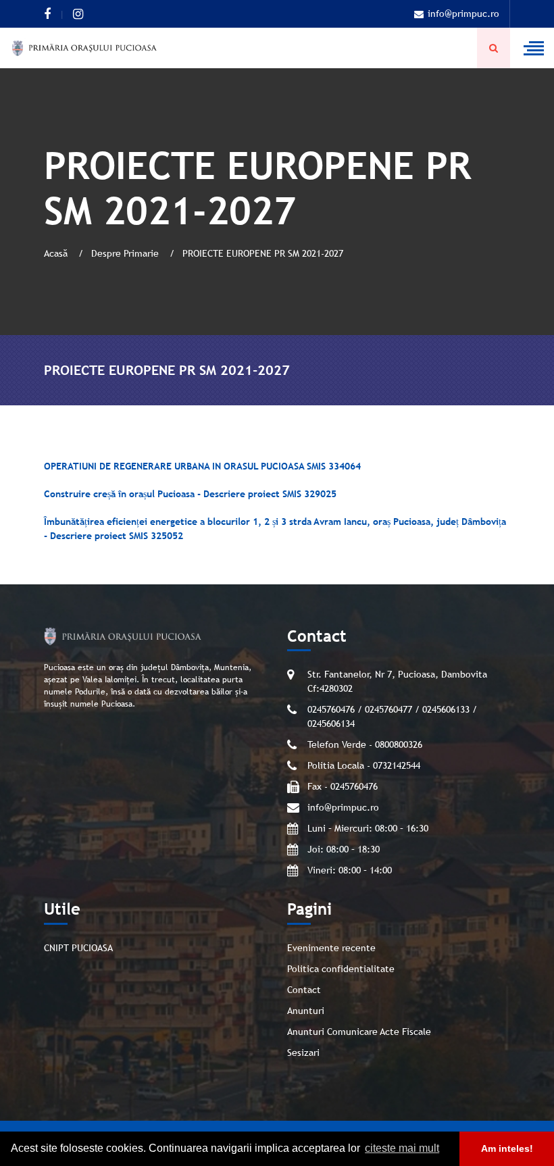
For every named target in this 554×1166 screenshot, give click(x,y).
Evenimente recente (331, 947)
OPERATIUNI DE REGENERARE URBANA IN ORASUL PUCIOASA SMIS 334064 (202, 466)
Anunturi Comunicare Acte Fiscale (359, 1031)
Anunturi (305, 1010)
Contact (304, 989)
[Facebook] (47, 14)
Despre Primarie (126, 253)
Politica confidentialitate (341, 968)
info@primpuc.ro (463, 13)
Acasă (57, 253)
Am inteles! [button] (507, 1148)
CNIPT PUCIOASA (78, 947)
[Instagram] (78, 14)
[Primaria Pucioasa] (84, 48)
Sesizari (303, 1052)
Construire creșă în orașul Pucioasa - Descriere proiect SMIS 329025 (190, 493)
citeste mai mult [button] (402, 1148)
